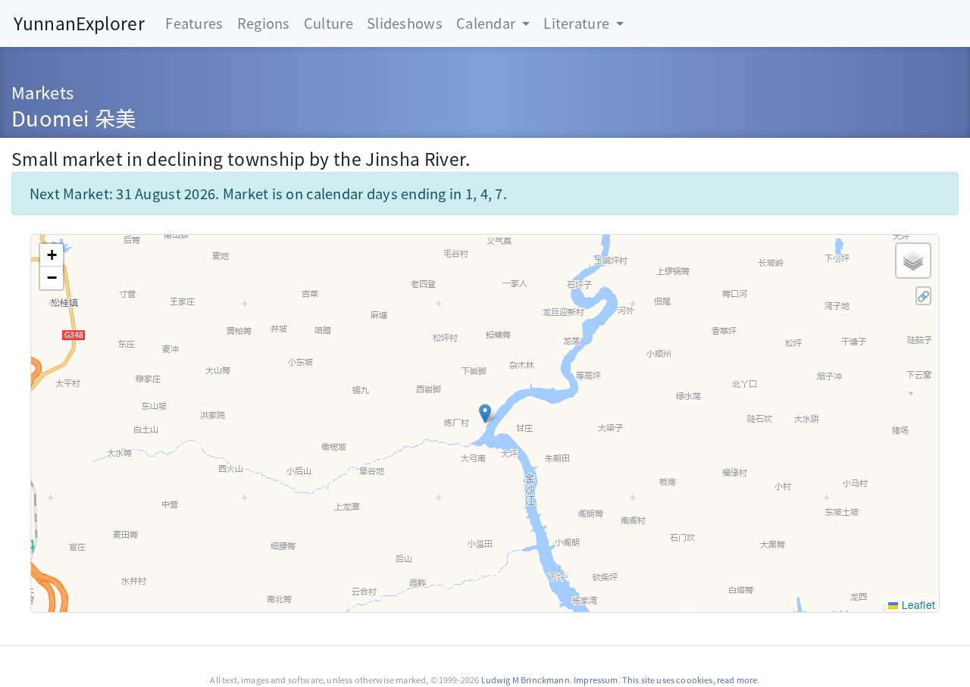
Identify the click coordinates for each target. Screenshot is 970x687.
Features (194, 23)
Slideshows (405, 23)
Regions (263, 23)
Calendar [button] (487, 23)
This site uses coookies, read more (690, 679)
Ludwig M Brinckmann (525, 679)
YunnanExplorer (79, 23)
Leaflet (916, 604)
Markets (42, 92)
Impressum (596, 679)
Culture (328, 23)
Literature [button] (577, 23)
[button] (485, 413)
